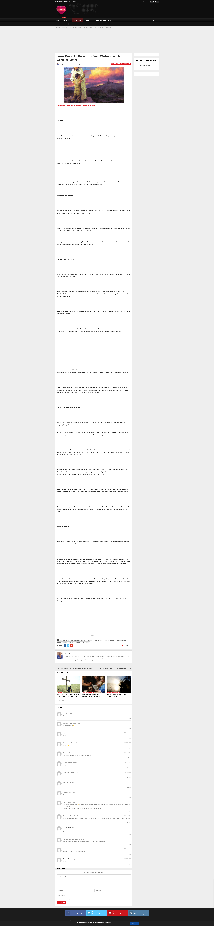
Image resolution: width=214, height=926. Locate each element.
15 (93, 64)
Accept (134, 923)
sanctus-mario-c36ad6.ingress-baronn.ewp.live (148, 920)
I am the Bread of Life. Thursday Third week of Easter (115, 668)
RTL (70, 1)
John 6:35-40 (90, 640)
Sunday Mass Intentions (103, 20)
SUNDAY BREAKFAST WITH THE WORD (78, 24)
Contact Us (74, 1)
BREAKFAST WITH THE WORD (61, 24)
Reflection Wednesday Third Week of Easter (65, 642)
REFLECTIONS (77, 20)
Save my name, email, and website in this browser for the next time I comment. (78, 899)
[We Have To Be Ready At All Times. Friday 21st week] (119, 684)
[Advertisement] (107, 40)
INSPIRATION (66, 19)
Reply (129, 718)
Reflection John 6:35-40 (121, 640)
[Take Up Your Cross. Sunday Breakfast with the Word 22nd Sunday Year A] (68, 684)
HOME (58, 20)
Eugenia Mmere (67, 859)
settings (120, 924)
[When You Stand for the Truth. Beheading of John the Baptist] (93, 684)
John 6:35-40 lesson (99, 640)
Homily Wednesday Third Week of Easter (78, 640)
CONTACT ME (88, 20)
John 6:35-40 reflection (110, 640)
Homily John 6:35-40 (64, 640)
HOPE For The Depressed (144, 65)
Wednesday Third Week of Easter (82, 642)
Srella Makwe (67, 827)
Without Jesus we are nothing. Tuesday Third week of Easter (74, 668)
